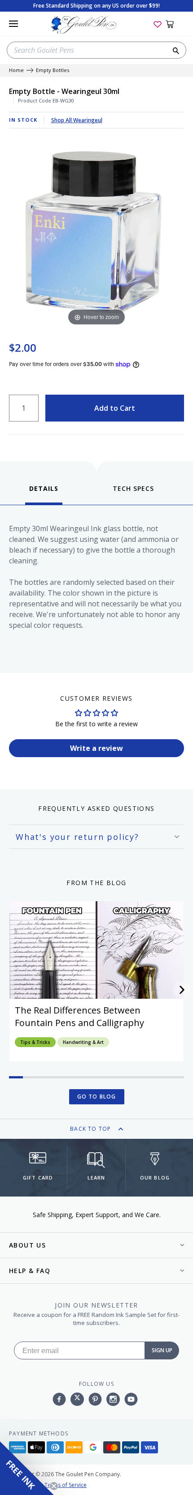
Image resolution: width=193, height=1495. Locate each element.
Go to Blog (96, 1096)
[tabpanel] (96, 587)
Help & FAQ (29, 1270)
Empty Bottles (52, 70)
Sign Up (162, 1350)
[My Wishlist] (157, 24)
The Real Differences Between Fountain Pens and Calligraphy (79, 1016)
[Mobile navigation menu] (13, 23)
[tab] (43, 494)
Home (16, 70)
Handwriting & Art (83, 1042)
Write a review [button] (96, 748)
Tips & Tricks (35, 1042)
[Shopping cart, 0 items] (175, 23)
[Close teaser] (53, 1486)
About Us (27, 1245)
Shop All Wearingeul (76, 120)
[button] (182, 990)
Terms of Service (65, 1485)
